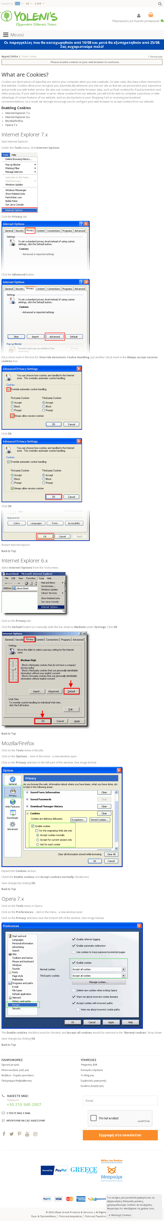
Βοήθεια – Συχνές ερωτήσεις (17, 1075)
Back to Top (8, 551)
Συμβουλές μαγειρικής (93, 1080)
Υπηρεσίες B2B (89, 1064)
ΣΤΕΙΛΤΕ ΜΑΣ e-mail (19, 1113)
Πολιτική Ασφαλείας (70, 1216)
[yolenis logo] (28, 18)
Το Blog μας (87, 1075)
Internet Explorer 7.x (17, 113)
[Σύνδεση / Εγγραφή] (139, 15)
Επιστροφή (156, 56)
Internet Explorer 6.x (17, 117)
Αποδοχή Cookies (121, 1215)
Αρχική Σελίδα (9, 56)
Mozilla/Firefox (14, 121)
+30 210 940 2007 (24, 1104)
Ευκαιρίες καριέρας (92, 1069)
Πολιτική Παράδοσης (97, 1216)
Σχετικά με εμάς (10, 1064)
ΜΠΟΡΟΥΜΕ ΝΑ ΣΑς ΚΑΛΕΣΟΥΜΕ (26, 1120)
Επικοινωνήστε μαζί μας (15, 1069)
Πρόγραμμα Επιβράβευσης (16, 1080)
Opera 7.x (11, 125)
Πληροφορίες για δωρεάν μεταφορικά (136, 21)
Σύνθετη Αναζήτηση (92, 1085)
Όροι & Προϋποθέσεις (43, 1216)
